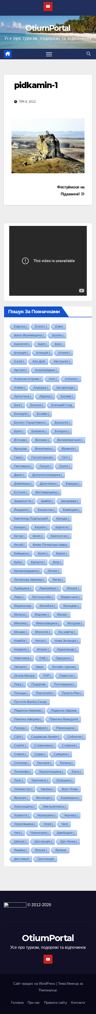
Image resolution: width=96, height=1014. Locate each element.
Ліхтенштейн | (42, 597)
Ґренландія (46, 859)
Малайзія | (47, 606)
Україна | (47, 789)
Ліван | (19, 597)
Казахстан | (46, 510)
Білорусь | (62, 431)
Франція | (21, 798)
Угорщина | (64, 780)
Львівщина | (22, 588)
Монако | (20, 632)
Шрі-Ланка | (68, 841)
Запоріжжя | (69, 501)
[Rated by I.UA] (15, 905)
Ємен (59, 326)
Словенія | (69, 745)
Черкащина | (46, 815)
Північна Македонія (64, 719)
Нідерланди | (66, 649)
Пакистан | (67, 675)
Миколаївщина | (47, 623)
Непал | (40, 641)
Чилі (64, 824)
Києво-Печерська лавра (50, 545)
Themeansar (47, 990)
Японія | (41, 850)
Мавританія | (70, 597)
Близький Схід (61, 405)
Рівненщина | (66, 728)
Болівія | (43, 414)
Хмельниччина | (54, 806)
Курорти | (38, 562)
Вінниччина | (44, 449)
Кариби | (41, 527)
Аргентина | (22, 396)
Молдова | (74, 623)
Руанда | (20, 728)
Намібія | (20, 641)
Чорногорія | (39, 833)
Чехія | (48, 824)
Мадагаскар (22, 606)
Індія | (42, 344)
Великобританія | (69, 440)
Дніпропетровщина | (47, 475)
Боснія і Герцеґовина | (30, 422)
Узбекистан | (23, 789)
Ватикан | (42, 440)
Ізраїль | (57, 335)
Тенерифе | (22, 771)
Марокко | (42, 614)
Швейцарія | (65, 833)
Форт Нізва (70, 789)
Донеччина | (48, 483)
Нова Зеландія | (66, 641)
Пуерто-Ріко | (71, 693)
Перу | (18, 684)
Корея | (61, 553)
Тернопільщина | (51, 771)
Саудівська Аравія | (45, 737)
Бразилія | (62, 422)
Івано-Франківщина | (29, 335)
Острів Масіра (24, 675)
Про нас (34, 1003)
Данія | (19, 475)
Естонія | (20, 492)
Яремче (61, 850)
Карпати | (62, 527)
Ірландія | (21, 353)
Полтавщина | (64, 684)
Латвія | (53, 571)
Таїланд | (66, 763)
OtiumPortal (48, 28)
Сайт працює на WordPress (34, 984)
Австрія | (20, 370)
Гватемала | (22, 466)
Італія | (19, 361)
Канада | (62, 518)
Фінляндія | (44, 798)
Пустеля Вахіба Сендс (30, 702)
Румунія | (41, 728)
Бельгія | (36, 405)
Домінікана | (22, 483)
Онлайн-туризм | (64, 667)
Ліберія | (73, 588)
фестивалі (21, 859)
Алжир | (19, 387)
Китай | (19, 545)
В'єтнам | (20, 440)
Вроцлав (20, 449)
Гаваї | (18, 457)
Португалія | (45, 693)
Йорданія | (21, 510)
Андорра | (41, 387)
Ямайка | (20, 850)
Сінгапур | (21, 763)
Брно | (18, 431)
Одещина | (63, 658)
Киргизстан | (60, 536)
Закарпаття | (23, 501)
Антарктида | (65, 387)
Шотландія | (43, 841)
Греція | (45, 466)
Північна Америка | (27, 719)
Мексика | (21, 623)
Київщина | (21, 553)
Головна (17, 1003)
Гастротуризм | (42, 457)
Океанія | (20, 667)
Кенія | (37, 536)
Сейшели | (75, 737)
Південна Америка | (28, 710)
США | (18, 737)
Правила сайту (55, 1003)
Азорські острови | (27, 379)
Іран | (58, 344)
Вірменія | (69, 449)
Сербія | (20, 745)
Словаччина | (44, 745)
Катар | (19, 536)
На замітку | (66, 632)
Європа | (20, 326)
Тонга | (76, 771)
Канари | (20, 527)
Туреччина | (39, 780)
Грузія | (64, 466)
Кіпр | (57, 562)
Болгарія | (21, 414)
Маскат (62, 614)
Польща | (20, 693)
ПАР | (47, 675)
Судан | (40, 754)
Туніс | (18, 780)
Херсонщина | (24, 806)
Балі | (18, 405)
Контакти (78, 1003)
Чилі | (18, 833)
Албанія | (71, 379)
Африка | (45, 396)
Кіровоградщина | (26, 571)
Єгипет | (41, 326)
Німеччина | (22, 658)
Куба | (18, 562)
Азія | (53, 379)
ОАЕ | (43, 658)
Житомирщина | (46, 492)
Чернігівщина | (24, 824)
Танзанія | (44, 763)
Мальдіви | (71, 606)
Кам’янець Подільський (31, 518)
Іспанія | (64, 353)
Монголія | (42, 632)
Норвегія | (21, 649)
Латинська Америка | (29, 579)
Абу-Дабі (39, 361)
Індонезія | (21, 344)
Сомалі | (20, 754)
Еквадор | (72, 483)
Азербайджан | (46, 370)
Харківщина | (70, 798)
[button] (89, 54)
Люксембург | (48, 588)
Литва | (57, 579)
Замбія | (46, 501)
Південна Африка (64, 710)
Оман (40, 667)
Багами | (67, 396)
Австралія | (62, 361)
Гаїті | (66, 457)
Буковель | (38, 431)
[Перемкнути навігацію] (49, 54)
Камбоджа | (71, 510)
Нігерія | (43, 649)
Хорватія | (21, 815)
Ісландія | (43, 353)
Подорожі (38, 684)
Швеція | (20, 841)
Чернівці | (71, 815)
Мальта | (20, 614)
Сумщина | (61, 754)
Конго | (43, 553)
